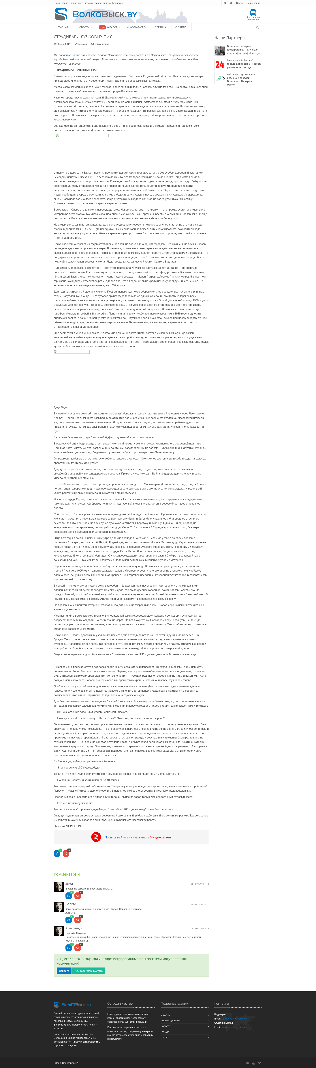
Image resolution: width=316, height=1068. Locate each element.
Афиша (164, 1037)
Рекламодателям (170, 1020)
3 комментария (101, 43)
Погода (165, 1031)
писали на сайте (69, 55)
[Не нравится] (66, 853)
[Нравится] (57, 853)
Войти (239, 2)
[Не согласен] (77, 896)
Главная (62, 27)
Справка (160, 27)
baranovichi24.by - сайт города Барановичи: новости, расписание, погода (244, 63)
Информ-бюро (136, 27)
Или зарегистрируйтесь (89, 970)
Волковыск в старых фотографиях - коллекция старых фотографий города (243, 49)
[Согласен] (68, 896)
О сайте (180, 27)
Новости (83, 27)
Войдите (64, 970)
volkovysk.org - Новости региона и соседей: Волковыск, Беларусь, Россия (241, 79)
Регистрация (253, 2)
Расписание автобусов (253, 18)
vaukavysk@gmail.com (234, 1018)
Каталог (108, 27)
